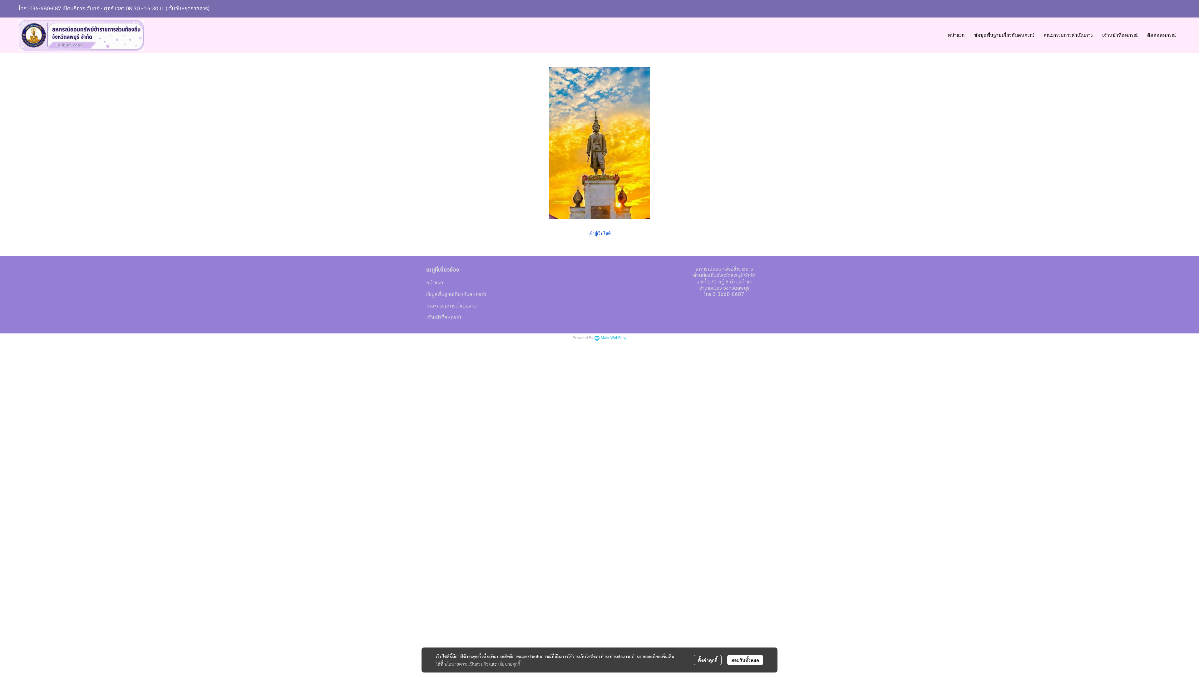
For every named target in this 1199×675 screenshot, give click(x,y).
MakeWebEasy (613, 338)
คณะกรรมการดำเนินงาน (451, 306)
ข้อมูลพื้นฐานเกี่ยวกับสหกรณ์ (456, 294)
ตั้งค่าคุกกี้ (708, 660)
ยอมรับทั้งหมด (745, 660)
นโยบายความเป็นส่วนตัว (466, 664)
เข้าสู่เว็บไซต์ (600, 233)
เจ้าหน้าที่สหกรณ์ (443, 317)
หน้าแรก (434, 283)
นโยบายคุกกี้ (509, 664)
